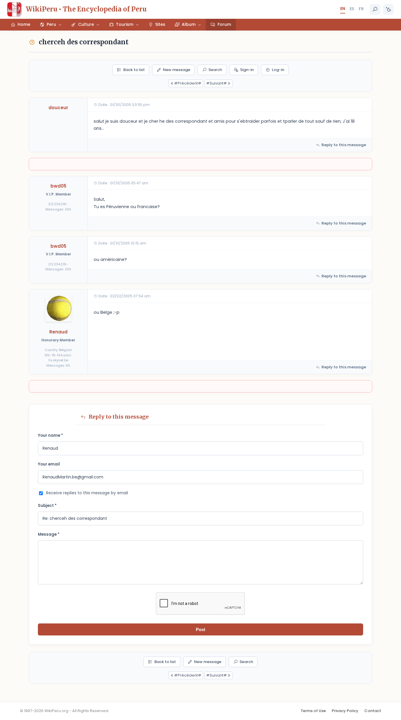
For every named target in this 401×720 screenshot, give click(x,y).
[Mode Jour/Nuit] (388, 9)
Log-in (278, 69)
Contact (372, 711)
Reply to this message (343, 145)
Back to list (134, 69)
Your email (49, 464)
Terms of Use (313, 711)
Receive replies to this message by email (87, 493)
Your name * (50, 435)
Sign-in (247, 69)
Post (200, 629)
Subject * (47, 505)
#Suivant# (216, 83)
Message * (49, 534)
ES (352, 9)
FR (361, 9)
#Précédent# (187, 83)
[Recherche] (375, 9)
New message (176, 69)
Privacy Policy (345, 711)
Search (215, 69)
